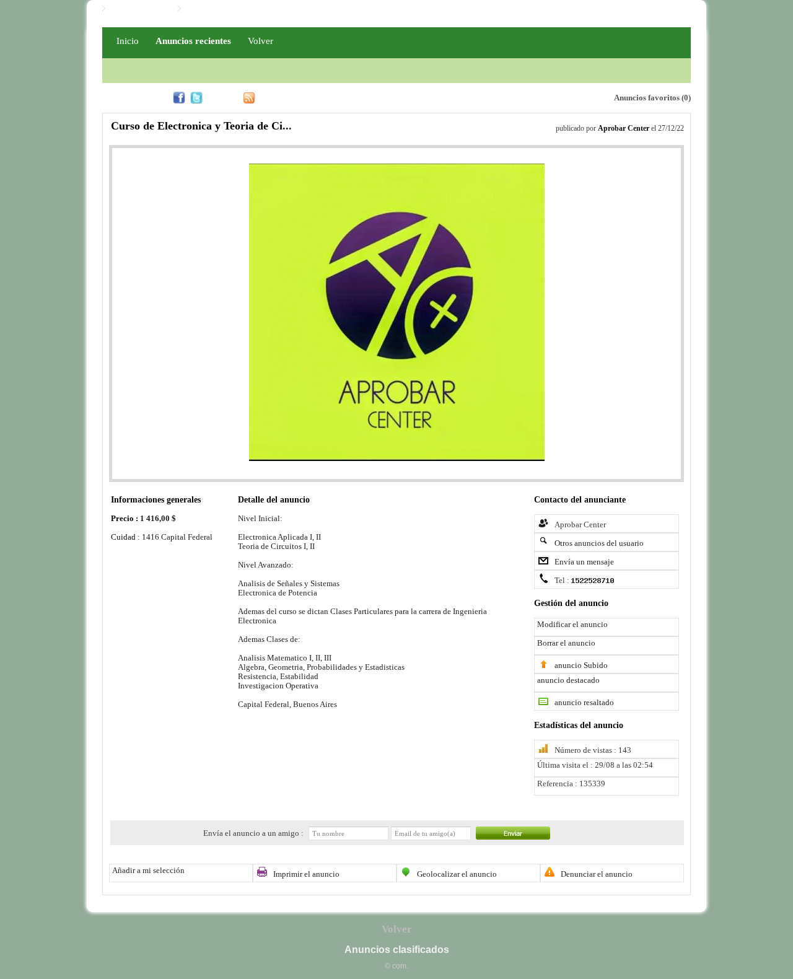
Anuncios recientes (193, 40)
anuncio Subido (581, 665)
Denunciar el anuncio (597, 874)
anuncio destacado (568, 680)
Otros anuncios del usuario (599, 543)
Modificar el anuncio (572, 624)
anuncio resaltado (584, 702)
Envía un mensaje (584, 562)
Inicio (127, 40)
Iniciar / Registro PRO (223, 8)
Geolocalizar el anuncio (457, 874)
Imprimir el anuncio (306, 874)
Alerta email (545, 96)
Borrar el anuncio (566, 643)
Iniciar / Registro (138, 8)
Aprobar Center (623, 128)
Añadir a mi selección (148, 870)
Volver (260, 40)
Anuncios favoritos (647, 98)
